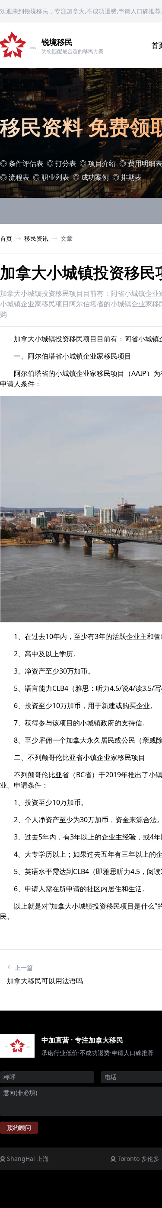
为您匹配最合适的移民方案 (72, 51)
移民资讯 (36, 238)
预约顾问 (19, 1127)
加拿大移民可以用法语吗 (45, 980)
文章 (66, 238)
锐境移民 (57, 42)
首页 (6, 238)
